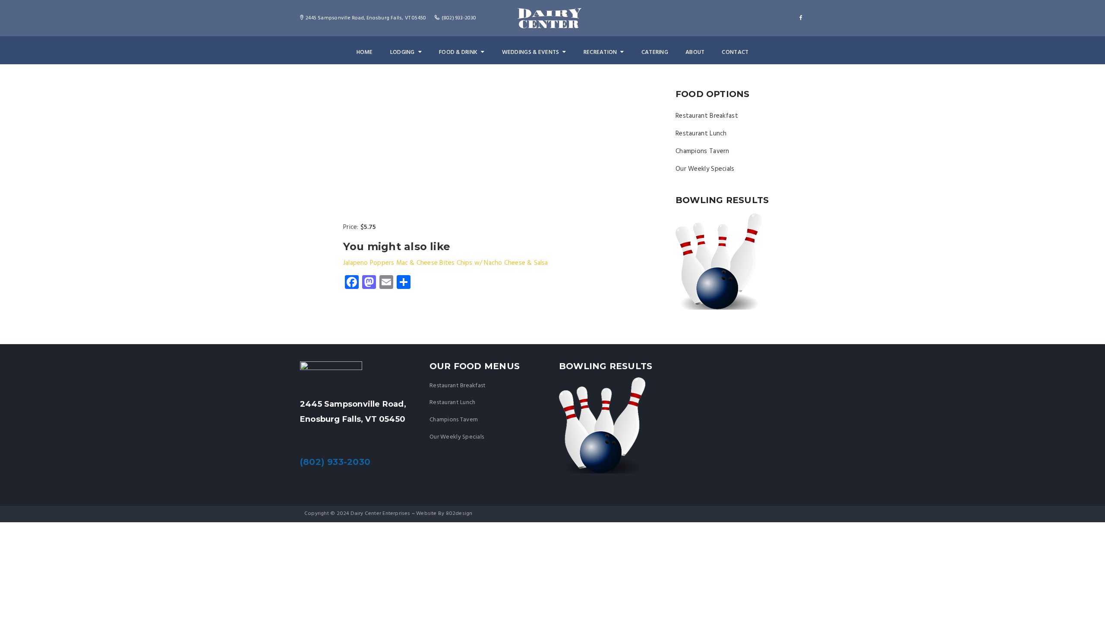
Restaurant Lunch (701, 134)
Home (365, 52)
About (694, 52)
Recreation (600, 52)
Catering (654, 52)
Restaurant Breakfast (707, 116)
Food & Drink (458, 52)
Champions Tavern (702, 151)
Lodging (402, 52)
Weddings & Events (530, 52)
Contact (735, 52)
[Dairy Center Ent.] (549, 18)
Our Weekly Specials (705, 169)
